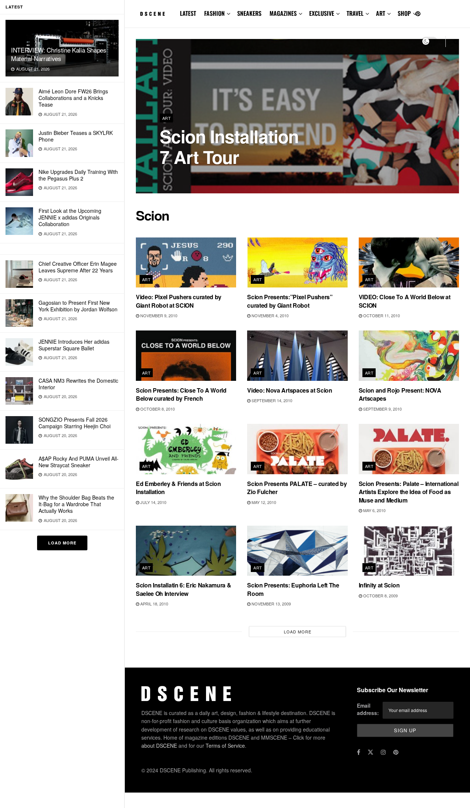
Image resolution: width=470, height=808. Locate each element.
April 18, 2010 (153, 604)
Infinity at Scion (379, 585)
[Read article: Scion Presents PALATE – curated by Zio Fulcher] (297, 449)
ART (380, 13)
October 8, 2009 (380, 595)
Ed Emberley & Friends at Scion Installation (178, 487)
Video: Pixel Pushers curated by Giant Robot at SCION (178, 301)
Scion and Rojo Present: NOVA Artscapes (400, 394)
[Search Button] (456, 41)
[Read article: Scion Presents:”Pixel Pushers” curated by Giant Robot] (297, 262)
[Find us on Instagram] (383, 752)
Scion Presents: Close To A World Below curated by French (181, 394)
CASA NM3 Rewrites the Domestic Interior (78, 384)
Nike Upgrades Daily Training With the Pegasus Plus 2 (78, 175)
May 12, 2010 (263, 502)
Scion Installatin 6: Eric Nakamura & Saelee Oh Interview (183, 589)
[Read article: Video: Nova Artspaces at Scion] (297, 355)
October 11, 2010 (381, 315)
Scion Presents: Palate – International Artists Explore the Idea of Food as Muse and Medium (409, 491)
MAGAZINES (283, 13)
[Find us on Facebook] (358, 752)
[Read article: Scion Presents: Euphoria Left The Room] (297, 551)
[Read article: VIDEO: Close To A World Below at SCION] (409, 262)
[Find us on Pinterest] (417, 14)
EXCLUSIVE (321, 13)
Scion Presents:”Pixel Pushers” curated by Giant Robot (289, 301)
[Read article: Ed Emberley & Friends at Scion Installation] (186, 449)
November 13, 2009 (270, 604)
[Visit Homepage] (153, 14)
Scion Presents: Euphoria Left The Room (293, 589)
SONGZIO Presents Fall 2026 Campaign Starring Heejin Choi (75, 423)
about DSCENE (159, 745)
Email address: (368, 709)
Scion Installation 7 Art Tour (229, 146)
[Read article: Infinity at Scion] (409, 551)
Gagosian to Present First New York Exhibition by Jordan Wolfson (78, 306)
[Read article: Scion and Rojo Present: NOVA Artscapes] (409, 355)
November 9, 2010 (158, 315)
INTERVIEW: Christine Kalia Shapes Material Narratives (58, 54)
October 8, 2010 (157, 409)
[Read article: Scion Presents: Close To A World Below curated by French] (186, 355)
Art (166, 118)
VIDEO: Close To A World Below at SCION (405, 301)
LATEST (188, 13)
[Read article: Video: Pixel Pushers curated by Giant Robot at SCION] (186, 262)
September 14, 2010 (271, 400)
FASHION (214, 13)
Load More (62, 543)
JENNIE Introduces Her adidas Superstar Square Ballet (74, 345)
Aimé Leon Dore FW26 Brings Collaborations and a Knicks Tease (73, 97)
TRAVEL (355, 13)
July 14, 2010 (152, 502)
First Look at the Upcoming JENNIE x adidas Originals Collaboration (70, 217)
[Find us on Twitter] (370, 752)
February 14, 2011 (206, 176)
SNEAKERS (249, 13)
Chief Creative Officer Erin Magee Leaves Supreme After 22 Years (78, 267)
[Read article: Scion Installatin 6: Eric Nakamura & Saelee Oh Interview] (186, 551)
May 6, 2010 (374, 510)
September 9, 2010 (382, 409)
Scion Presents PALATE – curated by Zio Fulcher (297, 487)
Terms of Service (225, 745)
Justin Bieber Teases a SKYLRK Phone (76, 136)
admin (172, 176)
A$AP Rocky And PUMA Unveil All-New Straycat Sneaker (79, 462)
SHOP (404, 13)
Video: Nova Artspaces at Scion (289, 390)
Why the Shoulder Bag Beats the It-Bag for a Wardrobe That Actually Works (76, 504)
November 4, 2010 (269, 315)
